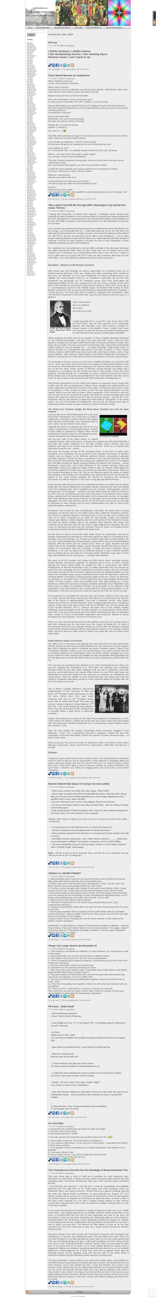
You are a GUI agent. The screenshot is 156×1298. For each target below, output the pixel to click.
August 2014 (30, 225)
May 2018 (30, 168)
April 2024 (30, 63)
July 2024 (29, 58)
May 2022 (30, 100)
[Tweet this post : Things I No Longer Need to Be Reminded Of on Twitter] (68, 997)
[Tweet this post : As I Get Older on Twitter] (68, 1161)
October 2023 (31, 73)
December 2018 (31, 157)
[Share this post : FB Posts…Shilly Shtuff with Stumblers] (65, 1114)
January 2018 (31, 175)
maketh (74, 867)
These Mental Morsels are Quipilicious (69, 75)
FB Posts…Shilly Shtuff (61, 1006)
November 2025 (31, 49)
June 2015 (30, 219)
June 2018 (30, 167)
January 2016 (31, 210)
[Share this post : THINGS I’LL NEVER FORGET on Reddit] (61, 937)
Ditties (57, 69)
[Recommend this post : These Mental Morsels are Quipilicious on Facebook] (57, 196)
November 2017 (31, 178)
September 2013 (32, 243)
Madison (73, 777)
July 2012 (29, 265)
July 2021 (29, 116)
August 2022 (30, 95)
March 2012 (30, 272)
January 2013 (31, 256)
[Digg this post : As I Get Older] (53, 1161)
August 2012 (30, 264)
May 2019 (30, 149)
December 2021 (31, 108)
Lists (57, 199)
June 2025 (30, 52)
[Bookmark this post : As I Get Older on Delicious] (50, 1161)
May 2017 (30, 187)
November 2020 (31, 128)
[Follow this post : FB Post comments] (72, 66)
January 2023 (31, 87)
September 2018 (32, 162)
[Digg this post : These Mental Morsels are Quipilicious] (53, 196)
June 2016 (30, 203)
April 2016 (30, 205)
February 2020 (31, 138)
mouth (75, 1286)
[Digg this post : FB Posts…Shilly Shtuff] (53, 1114)
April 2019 (30, 151)
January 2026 (31, 46)
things (76, 939)
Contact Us (80, 1291)
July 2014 (29, 227)
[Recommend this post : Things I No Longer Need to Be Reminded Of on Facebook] (57, 997)
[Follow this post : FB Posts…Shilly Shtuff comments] (72, 1114)
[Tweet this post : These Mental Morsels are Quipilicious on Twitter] (68, 196)
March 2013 (30, 253)
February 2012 (31, 273)
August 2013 (30, 245)
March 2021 (30, 122)
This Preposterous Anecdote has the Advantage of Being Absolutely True (88, 1170)
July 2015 (29, 218)
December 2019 (31, 141)
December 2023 (31, 70)
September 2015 (32, 214)
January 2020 (31, 140)
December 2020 (31, 127)
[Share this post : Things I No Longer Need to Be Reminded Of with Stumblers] (65, 997)
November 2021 (31, 109)
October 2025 (31, 51)
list (71, 867)
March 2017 (30, 189)
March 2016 (30, 206)
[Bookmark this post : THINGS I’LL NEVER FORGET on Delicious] (50, 937)
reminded (71, 1000)
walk (80, 777)
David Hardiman (70, 45)
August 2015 (30, 216)
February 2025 (31, 55)
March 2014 (30, 233)
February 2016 (31, 208)
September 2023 (32, 74)
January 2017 (31, 192)
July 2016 (29, 202)
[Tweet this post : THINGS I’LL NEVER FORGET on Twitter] (68, 937)
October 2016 (31, 197)
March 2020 (30, 136)
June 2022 (30, 98)
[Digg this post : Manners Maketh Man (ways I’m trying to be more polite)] (53, 864)
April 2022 (30, 101)
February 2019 (31, 154)
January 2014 (31, 237)
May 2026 (30, 43)
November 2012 (31, 259)
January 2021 (31, 125)
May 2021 (30, 119)
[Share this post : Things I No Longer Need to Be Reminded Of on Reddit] (61, 997)
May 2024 (30, 62)
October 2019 (31, 144)
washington (84, 777)
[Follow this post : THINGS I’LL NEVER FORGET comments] (72, 937)
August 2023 (30, 76)
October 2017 (31, 179)
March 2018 (30, 171)
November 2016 (31, 195)
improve (67, 867)
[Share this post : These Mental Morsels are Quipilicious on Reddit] (61, 196)
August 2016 (30, 200)
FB (70, 69)
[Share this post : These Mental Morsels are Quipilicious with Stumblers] (65, 196)
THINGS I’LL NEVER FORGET (64, 873)
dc (69, 777)
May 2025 (30, 54)
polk (77, 777)
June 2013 (30, 248)
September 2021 (32, 113)
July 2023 (29, 78)
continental (71, 199)
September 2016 (32, 198)
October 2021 (31, 111)
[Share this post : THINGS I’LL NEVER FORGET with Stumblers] (65, 937)
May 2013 (30, 249)
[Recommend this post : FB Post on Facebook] (57, 66)
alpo (70, 1286)
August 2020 (30, 132)
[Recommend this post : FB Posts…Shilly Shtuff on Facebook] (57, 1114)
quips (81, 199)
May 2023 (30, 81)
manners (79, 867)
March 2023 (30, 84)
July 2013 (29, 246)
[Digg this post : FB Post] (53, 66)
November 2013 (31, 240)
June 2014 (30, 229)
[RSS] (27, 1292)
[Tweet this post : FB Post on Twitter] (68, 66)
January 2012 (31, 275)
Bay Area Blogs (81, 1296)
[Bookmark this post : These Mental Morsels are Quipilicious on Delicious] (50, 196)
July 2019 (29, 146)
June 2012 (30, 267)
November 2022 (31, 90)
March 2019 (30, 152)
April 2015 (30, 221)
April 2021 (30, 121)
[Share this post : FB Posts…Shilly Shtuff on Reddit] (61, 1114)
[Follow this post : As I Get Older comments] (72, 1161)
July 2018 (29, 165)
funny (78, 199)
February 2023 (31, 86)
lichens (74, 69)
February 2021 (31, 124)
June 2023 (30, 79)
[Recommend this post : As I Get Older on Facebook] (57, 1161)
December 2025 (31, 47)
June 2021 (30, 117)
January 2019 (31, 155)
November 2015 (31, 211)
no (68, 1000)
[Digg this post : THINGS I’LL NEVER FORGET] (53, 937)
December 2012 (31, 257)
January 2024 (31, 68)
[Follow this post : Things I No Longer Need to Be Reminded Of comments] (72, 997)
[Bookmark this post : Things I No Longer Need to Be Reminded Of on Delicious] (50, 997)
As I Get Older (56, 1123)
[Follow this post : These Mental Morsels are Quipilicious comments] (72, 196)
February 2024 (31, 66)
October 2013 (31, 241)
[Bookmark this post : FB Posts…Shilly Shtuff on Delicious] (50, 1114)
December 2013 (31, 238)
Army (66, 199)
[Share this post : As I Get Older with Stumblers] (65, 1161)
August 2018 (30, 163)
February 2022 (31, 105)
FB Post (52, 42)
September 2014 (32, 224)
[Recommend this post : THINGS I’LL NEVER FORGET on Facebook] (57, 937)
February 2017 (31, 190)
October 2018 (31, 160)
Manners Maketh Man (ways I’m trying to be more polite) (78, 783)
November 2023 (31, 71)
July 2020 (29, 133)
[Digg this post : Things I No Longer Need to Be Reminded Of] (53, 997)
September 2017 (32, 181)
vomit (79, 1286)
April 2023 (30, 82)
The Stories (59, 777)
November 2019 (31, 143)
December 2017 (31, 176)
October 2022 (31, 92)
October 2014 (31, 222)
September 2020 (32, 130)
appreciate (69, 1164)
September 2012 (32, 262)
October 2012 (31, 260)
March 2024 (30, 65)
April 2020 (30, 135)
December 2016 (31, 194)
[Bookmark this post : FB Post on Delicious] (50, 66)
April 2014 (30, 232)
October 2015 (31, 213)
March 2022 (30, 103)
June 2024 (30, 60)
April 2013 (30, 251)
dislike (67, 69)
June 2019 (30, 148)
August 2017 (30, 183)
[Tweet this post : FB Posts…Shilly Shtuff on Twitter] (68, 1114)
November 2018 (31, 159)
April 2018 (30, 170)
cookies (67, 1117)
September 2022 (32, 93)
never (72, 939)
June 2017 (30, 186)
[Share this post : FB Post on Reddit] (61, 66)
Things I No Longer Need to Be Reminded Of (72, 945)
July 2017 (29, 184)
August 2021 (30, 114)
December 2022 (31, 89)
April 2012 (30, 270)
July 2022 (29, 97)
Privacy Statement (96, 1292)
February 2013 (31, 254)
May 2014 (30, 230)
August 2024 (30, 57)
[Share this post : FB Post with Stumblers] (65, 66)
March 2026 (30, 44)
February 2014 (31, 235)
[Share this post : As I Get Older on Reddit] (61, 1161)
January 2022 (31, 106)
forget (66, 939)
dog (73, 1286)
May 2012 (30, 268)
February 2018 (31, 173)
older (75, 1164)
